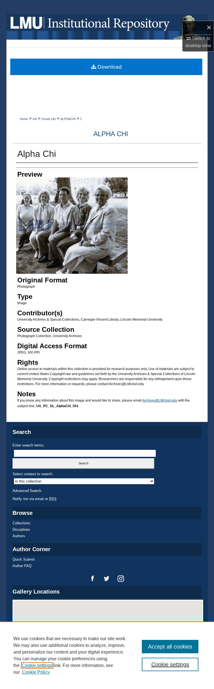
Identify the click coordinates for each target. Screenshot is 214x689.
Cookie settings (37, 665)
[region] (107, 655)
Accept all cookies (170, 647)
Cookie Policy (36, 672)
